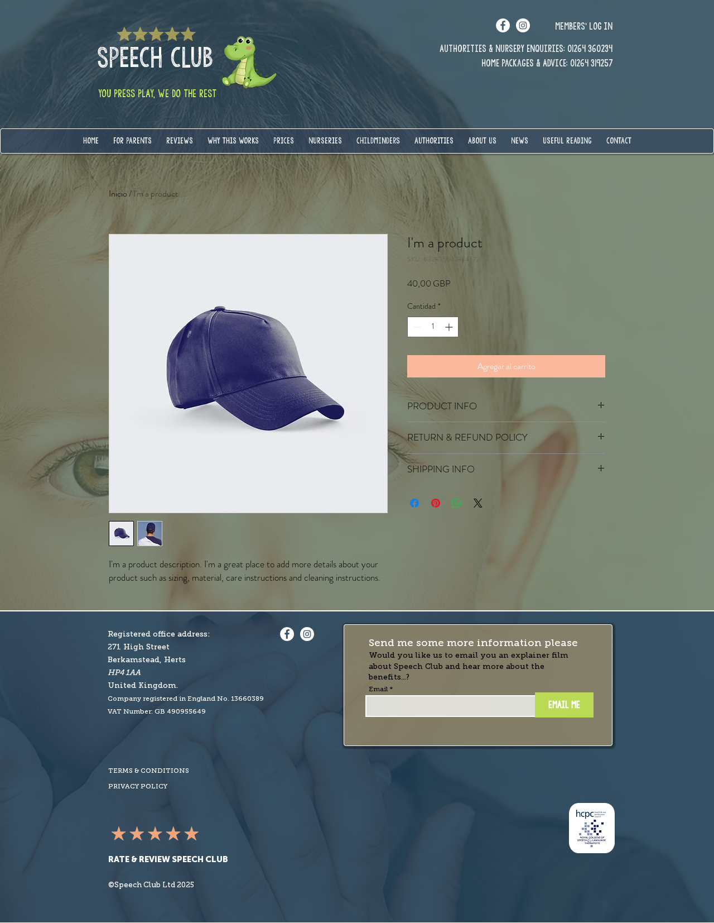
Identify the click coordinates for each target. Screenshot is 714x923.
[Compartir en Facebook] (414, 503)
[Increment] (450, 327)
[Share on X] (478, 503)
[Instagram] (523, 25)
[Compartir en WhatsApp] (457, 503)
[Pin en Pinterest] (435, 503)
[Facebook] (503, 25)
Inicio (118, 193)
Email (378, 689)
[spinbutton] (433, 327)
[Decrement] (416, 327)
